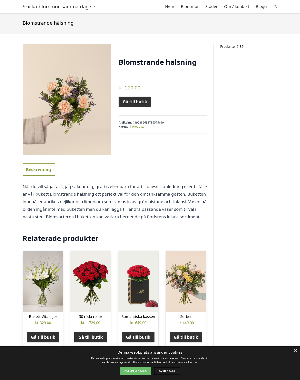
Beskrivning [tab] (38, 169)
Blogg (261, 6)
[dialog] (150, 363)
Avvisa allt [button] (167, 371)
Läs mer (193, 362)
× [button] (295, 350)
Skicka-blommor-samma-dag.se (59, 6)
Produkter (139, 126)
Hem (169, 6)
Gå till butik (135, 102)
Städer (211, 6)
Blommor (190, 6)
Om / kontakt (236, 6)
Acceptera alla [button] (135, 371)
